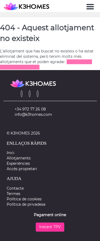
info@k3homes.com (33, 114)
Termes (13, 193)
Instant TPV (50, 226)
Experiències (18, 163)
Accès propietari (22, 168)
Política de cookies (24, 199)
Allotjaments (19, 158)
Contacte (15, 188)
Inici (10, 152)
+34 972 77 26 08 (30, 109)
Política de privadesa (26, 204)
